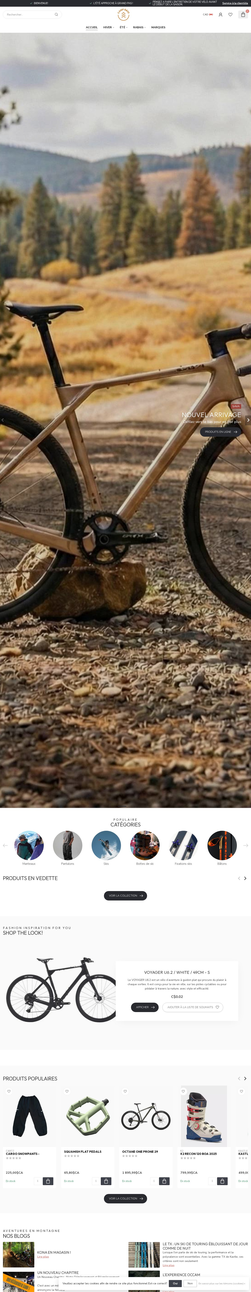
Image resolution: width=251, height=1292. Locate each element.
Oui (175, 1283)
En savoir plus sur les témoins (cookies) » (222, 1283)
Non (190, 1283)
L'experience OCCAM (181, 1275)
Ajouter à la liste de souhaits (190, 1007)
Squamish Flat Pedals (82, 1152)
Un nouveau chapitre (58, 1272)
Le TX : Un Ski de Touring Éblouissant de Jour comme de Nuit (205, 1246)
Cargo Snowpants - (22, 1154)
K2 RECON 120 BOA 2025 (198, 1154)
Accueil (92, 27)
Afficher (142, 1007)
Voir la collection (123, 896)
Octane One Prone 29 (140, 1152)
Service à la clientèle (235, 3)
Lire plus (43, 1257)
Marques (158, 27)
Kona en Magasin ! (54, 1252)
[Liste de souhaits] (230, 14)
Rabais (138, 27)
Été (122, 27)
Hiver (107, 27)
